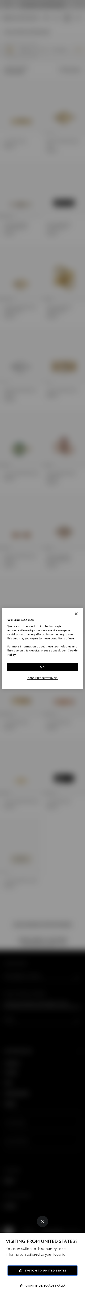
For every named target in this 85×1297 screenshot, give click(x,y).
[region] (42, 648)
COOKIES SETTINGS (42, 678)
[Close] (42, 1221)
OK (42, 666)
